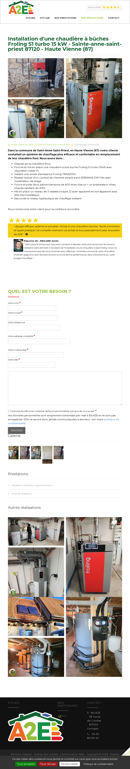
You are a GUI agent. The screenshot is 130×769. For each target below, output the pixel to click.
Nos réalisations (92, 18)
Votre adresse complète (21, 336)
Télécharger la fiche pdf (86, 144)
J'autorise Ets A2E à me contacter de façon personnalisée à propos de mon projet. (53, 411)
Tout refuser (48, 764)
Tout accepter (26, 764)
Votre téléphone (16, 322)
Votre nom (14, 303)
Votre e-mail (15, 312)
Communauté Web (72, 754)
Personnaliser (69, 764)
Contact (114, 18)
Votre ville (14, 359)
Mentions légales (21, 754)
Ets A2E (45, 18)
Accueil (31, 18)
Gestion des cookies (46, 754)
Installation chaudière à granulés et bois (32, 485)
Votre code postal (18, 349)
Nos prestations (65, 18)
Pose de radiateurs (21, 493)
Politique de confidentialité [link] (98, 764)
